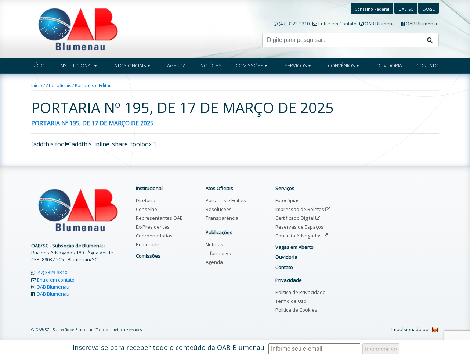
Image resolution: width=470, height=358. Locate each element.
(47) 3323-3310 (294, 23)
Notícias (214, 244)
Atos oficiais (58, 85)
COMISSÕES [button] (249, 65)
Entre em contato (56, 279)
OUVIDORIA (389, 65)
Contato (284, 267)
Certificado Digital (295, 218)
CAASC (428, 9)
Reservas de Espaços (299, 226)
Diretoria (145, 200)
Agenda (214, 262)
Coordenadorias (154, 235)
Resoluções (219, 209)
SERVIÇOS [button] (296, 65)
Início (36, 85)
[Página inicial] (78, 29)
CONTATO (427, 65)
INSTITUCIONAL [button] (76, 65)
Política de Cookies (296, 310)
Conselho (146, 209)
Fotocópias (287, 200)
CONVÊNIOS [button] (341, 65)
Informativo (218, 253)
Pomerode (147, 244)
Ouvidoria (286, 257)
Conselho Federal (372, 9)
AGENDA (176, 65)
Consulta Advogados (299, 235)
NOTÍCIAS (210, 65)
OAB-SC (405, 9)
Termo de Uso (291, 301)
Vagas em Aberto (294, 247)
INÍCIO (38, 65)
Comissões (148, 256)
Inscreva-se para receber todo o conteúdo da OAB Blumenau (168, 347)
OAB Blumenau (381, 23)
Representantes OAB (159, 218)
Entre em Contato (337, 23)
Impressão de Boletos (300, 209)
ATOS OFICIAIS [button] (130, 65)
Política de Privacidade (300, 292)
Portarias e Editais (93, 85)
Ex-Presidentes (153, 226)
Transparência (222, 218)
